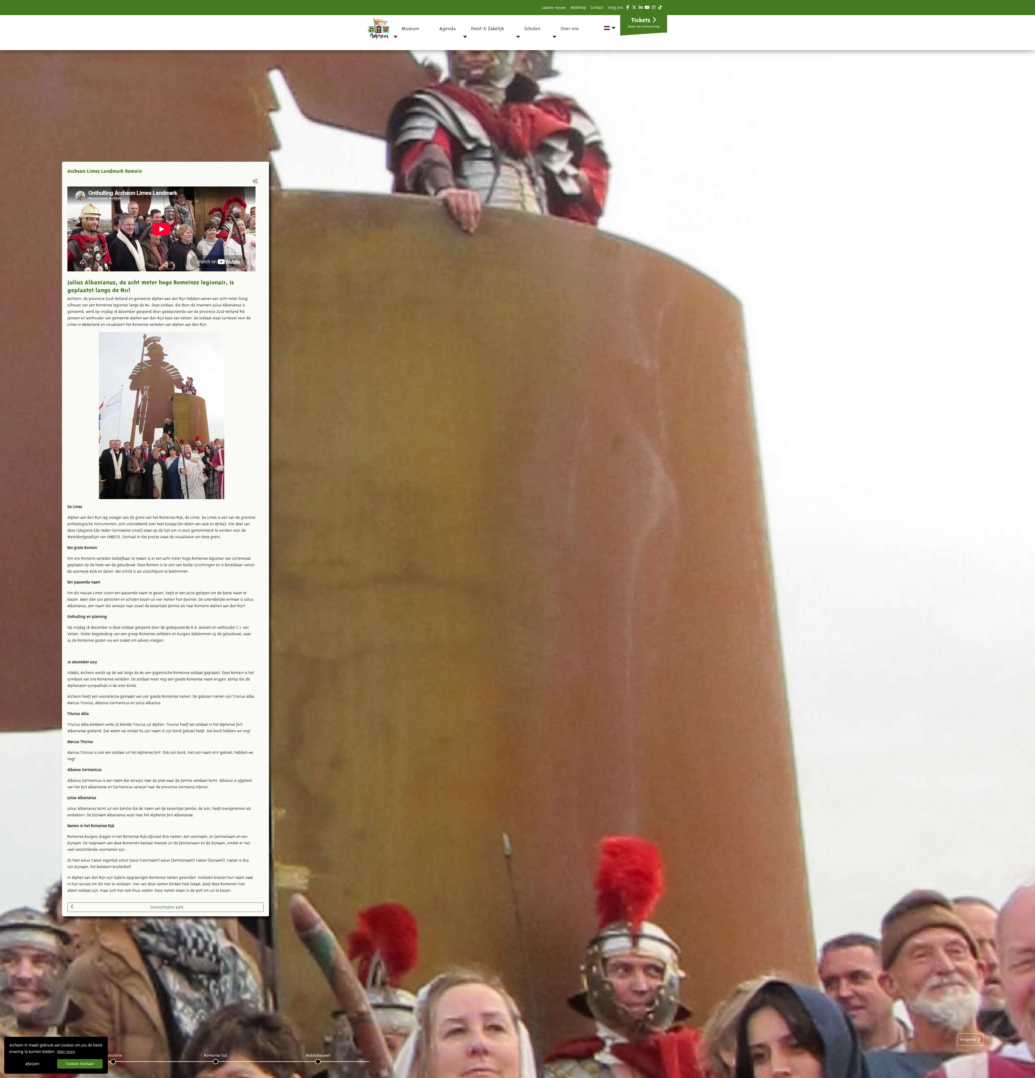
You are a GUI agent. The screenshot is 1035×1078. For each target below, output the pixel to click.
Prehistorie (113, 1055)
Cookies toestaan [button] (80, 1064)
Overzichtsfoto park (166, 907)
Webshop (578, 7)
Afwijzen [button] (32, 1064)
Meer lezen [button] (66, 1051)
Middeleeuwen (318, 1055)
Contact (597, 7)
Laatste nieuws (554, 7)
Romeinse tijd (215, 1055)
